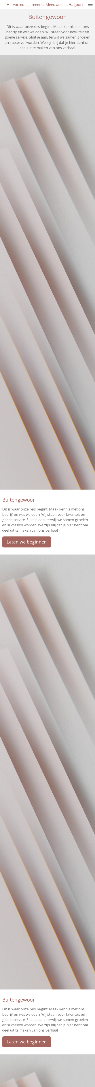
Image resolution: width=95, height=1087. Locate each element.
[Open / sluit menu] (90, 4)
